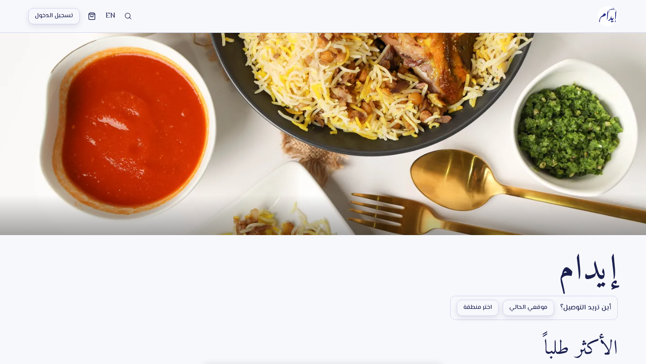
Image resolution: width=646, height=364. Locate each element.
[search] (128, 16)
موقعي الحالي (528, 307)
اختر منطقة (477, 307)
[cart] (92, 16)
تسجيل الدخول (54, 16)
